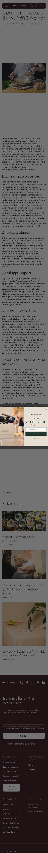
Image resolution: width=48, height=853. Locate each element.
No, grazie (36, 438)
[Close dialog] (46, 409)
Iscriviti (36, 433)
